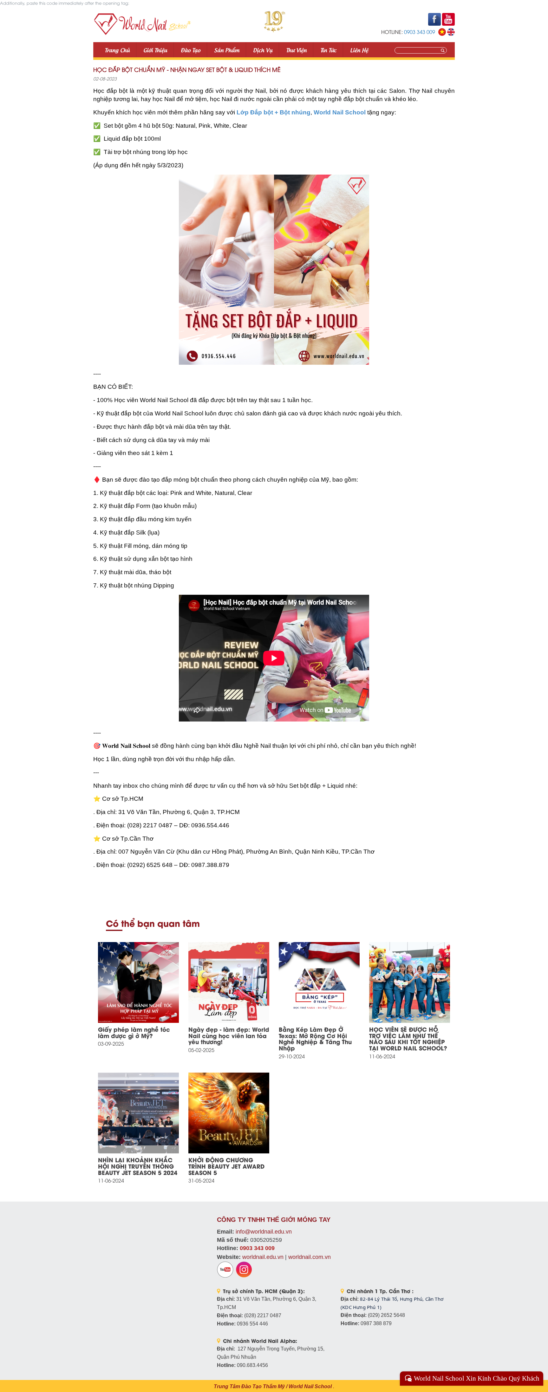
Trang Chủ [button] (117, 50)
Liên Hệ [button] (359, 50)
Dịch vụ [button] (262, 50)
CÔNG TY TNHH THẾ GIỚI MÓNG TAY (273, 1219)
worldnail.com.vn (309, 1257)
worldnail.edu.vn (263, 1257)
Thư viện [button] (296, 50)
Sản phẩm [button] (226, 50)
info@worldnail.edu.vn (264, 1231)
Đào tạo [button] (190, 50)
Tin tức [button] (328, 50)
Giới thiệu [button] (155, 50)
